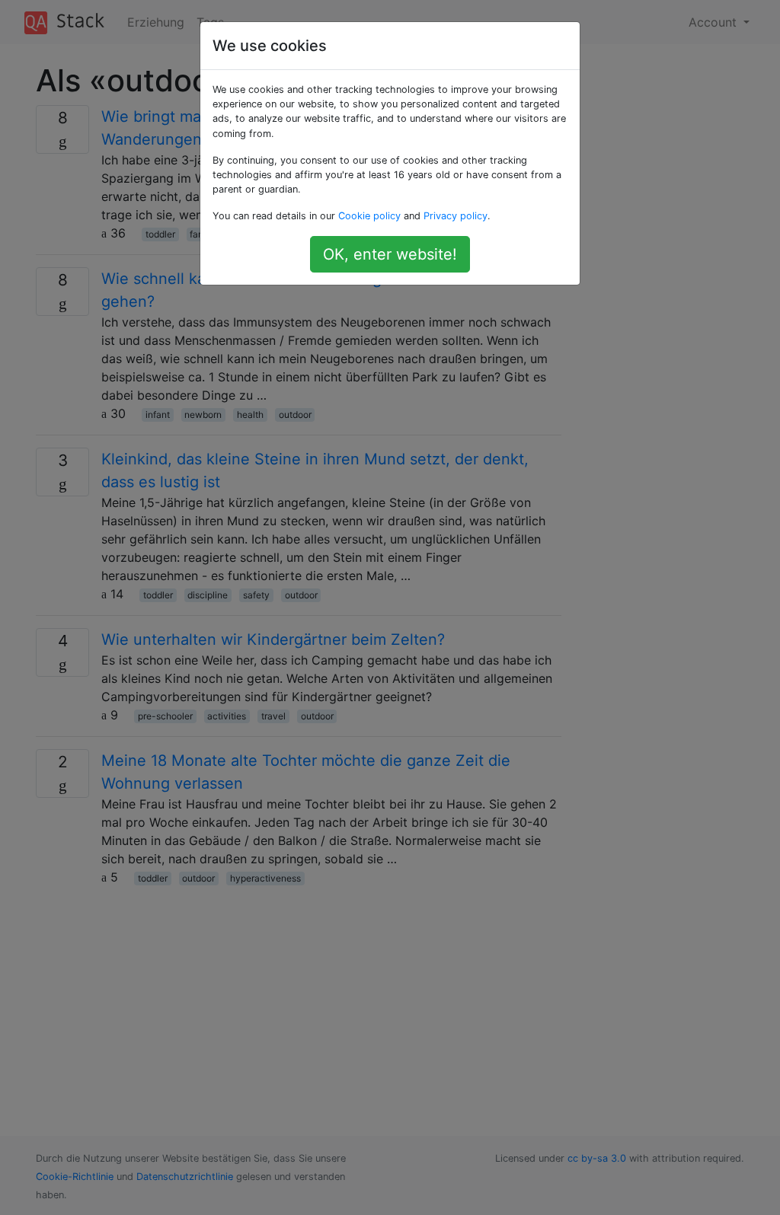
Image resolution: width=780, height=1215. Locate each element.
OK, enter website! (390, 254)
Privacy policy (456, 216)
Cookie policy (369, 216)
